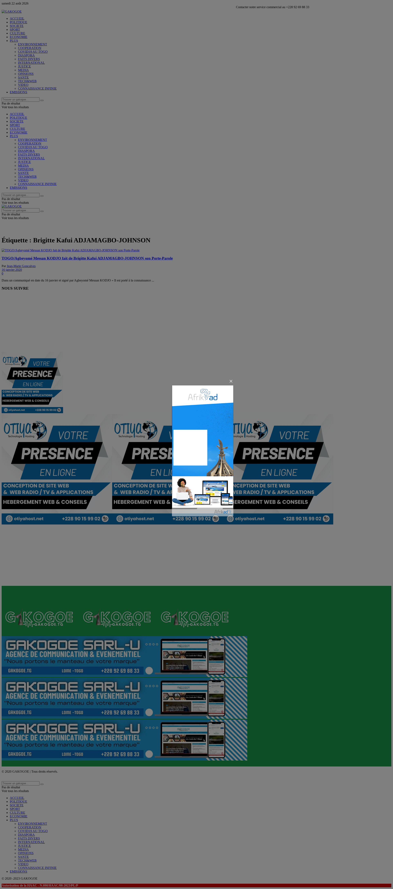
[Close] (231, 381)
